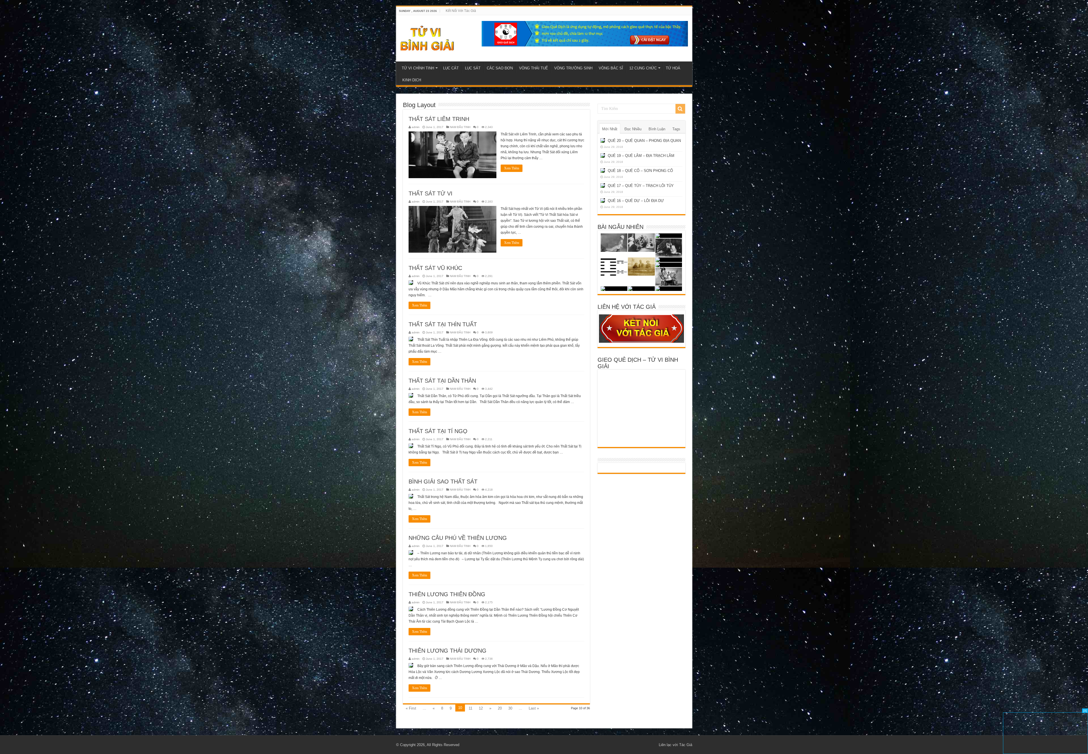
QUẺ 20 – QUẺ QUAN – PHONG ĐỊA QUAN (644, 141)
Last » (534, 708)
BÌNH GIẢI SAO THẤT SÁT (443, 481)
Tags (676, 129)
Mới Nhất (609, 129)
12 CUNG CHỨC (643, 68)
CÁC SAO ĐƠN (500, 68)
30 (510, 708)
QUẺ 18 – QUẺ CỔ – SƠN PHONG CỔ (640, 171)
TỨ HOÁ (673, 68)
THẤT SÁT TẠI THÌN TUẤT (443, 324)
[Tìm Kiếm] (680, 109)
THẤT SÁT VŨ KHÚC (435, 268)
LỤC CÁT (451, 68)
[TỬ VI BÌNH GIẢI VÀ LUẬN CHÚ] (427, 37)
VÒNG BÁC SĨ (611, 68)
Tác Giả (685, 745)
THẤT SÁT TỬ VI (430, 193)
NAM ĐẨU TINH (460, 127)
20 (500, 708)
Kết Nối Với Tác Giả (461, 11)
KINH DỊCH (411, 80)
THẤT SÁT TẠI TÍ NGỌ (438, 431)
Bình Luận (657, 129)
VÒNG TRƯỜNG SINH (573, 68)
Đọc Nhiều (632, 129)
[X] (1085, 710)
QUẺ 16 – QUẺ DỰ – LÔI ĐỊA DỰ (636, 201)
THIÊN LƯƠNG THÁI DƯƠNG (447, 650)
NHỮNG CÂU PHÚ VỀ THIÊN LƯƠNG (458, 538)
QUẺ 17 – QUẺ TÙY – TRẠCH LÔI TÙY (641, 186)
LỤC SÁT (473, 68)
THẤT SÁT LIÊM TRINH (439, 119)
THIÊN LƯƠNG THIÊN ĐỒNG (447, 594)
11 (470, 708)
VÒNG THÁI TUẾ (533, 68)
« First (411, 708)
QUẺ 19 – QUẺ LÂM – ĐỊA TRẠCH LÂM (641, 156)
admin (416, 127)
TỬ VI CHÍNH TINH (418, 68)
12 (481, 708)
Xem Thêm (511, 168)
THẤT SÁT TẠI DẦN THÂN (442, 381)
